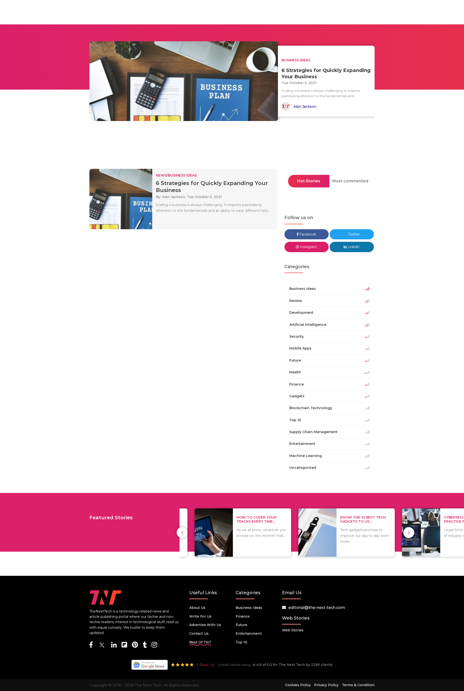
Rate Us (207, 665)
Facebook (307, 234)
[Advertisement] (232, 146)
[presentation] (182, 532)
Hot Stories (308, 181)
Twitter (353, 234)
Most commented (350, 181)
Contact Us (199, 633)
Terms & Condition (358, 685)
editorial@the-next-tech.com (316, 607)
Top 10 (241, 642)
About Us (197, 608)
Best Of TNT (200, 642)
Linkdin (353, 247)
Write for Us (200, 616)
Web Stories (293, 630)
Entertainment (249, 633)
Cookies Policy (298, 685)
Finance (243, 616)
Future (241, 625)
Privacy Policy (326, 685)
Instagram (308, 247)
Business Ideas (249, 608)
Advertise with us (205, 625)
